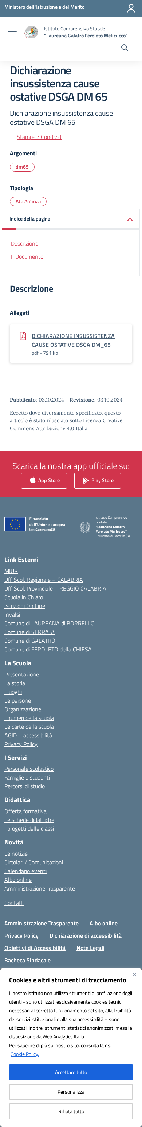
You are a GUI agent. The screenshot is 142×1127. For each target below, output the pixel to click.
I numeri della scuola (29, 717)
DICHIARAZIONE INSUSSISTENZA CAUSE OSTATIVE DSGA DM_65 (73, 340)
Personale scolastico (29, 768)
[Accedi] (131, 8)
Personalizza (71, 1091)
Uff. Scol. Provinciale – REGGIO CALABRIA (55, 588)
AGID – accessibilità (28, 735)
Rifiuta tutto (71, 1111)
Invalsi (12, 614)
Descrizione (24, 243)
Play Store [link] (102, 480)
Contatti (14, 902)
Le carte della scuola (29, 726)
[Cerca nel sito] (124, 48)
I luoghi (13, 691)
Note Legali (90, 947)
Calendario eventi (25, 871)
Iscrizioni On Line (24, 605)
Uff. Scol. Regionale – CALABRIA (43, 579)
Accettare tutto (71, 1072)
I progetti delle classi (29, 828)
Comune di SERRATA (29, 632)
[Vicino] (134, 974)
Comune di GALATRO (29, 640)
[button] (71, 219)
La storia (14, 683)
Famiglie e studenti (27, 777)
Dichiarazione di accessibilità (86, 935)
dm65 (22, 166)
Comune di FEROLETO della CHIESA (48, 649)
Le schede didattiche (29, 819)
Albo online (18, 879)
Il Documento (27, 256)
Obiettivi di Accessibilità (35, 947)
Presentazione (21, 674)
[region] (71, 1047)
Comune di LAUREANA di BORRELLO (49, 623)
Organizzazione (22, 709)
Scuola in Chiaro (23, 597)
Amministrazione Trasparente (39, 888)
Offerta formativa (25, 811)
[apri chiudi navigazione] (12, 32)
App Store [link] (48, 480)
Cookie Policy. (25, 1054)
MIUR (11, 571)
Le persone (17, 700)
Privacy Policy (21, 744)
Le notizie (16, 853)
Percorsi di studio (24, 786)
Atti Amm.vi (28, 201)
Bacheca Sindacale (27, 960)
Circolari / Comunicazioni (33, 862)
